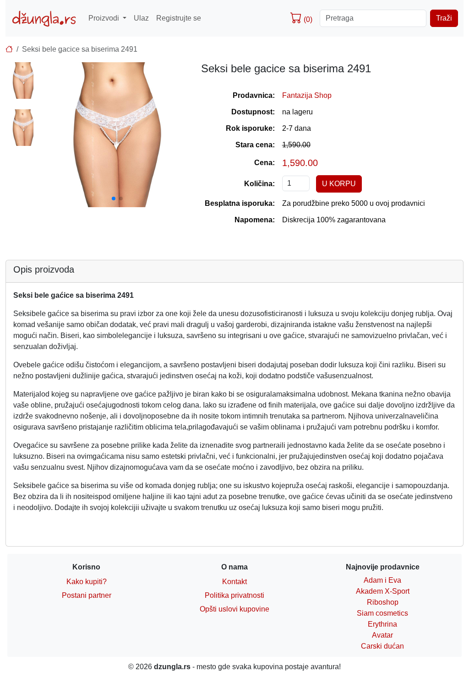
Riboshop (382, 602)
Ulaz (141, 18)
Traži (444, 18)
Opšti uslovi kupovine (234, 609)
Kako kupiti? (86, 581)
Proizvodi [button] (104, 18)
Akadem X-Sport (382, 591)
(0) (307, 19)
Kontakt (234, 581)
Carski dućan (382, 646)
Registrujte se (178, 18)
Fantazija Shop (307, 95)
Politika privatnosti (234, 595)
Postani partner (86, 595)
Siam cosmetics (382, 613)
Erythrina (382, 624)
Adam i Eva (382, 580)
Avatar (382, 635)
